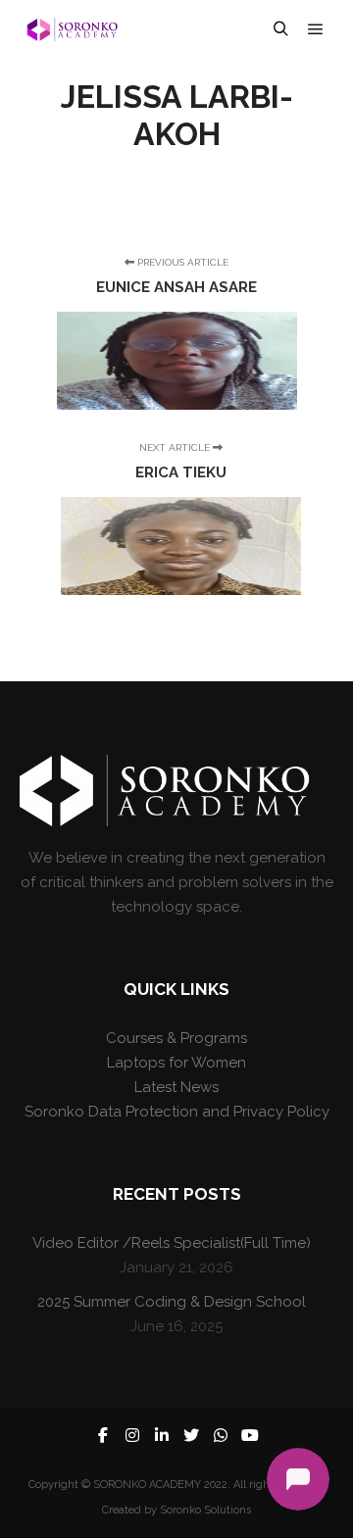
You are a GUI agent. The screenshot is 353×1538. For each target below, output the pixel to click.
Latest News (176, 1087)
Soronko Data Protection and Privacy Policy (177, 1111)
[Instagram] (132, 1435)
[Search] (280, 29)
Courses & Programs (176, 1038)
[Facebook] (103, 1435)
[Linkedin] (162, 1435)
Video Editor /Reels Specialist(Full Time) (171, 1243)
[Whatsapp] (220, 1435)
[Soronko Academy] (71, 29)
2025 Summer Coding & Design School (171, 1302)
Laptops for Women (176, 1062)
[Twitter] (191, 1435)
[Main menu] (315, 29)
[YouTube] (250, 1435)
